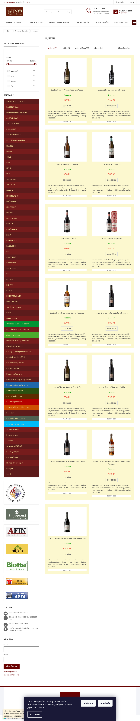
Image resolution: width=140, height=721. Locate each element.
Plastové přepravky (14, 374)
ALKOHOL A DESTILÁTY (15, 101)
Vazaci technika (12, 429)
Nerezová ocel (12, 435)
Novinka (23, 81)
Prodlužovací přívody (15, 363)
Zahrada (9, 440)
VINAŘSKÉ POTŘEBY (14, 307)
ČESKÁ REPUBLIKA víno (15, 140)
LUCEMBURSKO (12, 196)
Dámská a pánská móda (16, 418)
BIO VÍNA (9, 285)
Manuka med (11, 318)
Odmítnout (88, 703)
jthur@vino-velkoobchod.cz (18, 612)
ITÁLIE (8, 168)
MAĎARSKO (11, 201)
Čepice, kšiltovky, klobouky (17, 407)
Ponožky (10, 413)
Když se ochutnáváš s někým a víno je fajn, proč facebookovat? (24, 629)
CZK (130, 2)
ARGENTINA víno (13, 118)
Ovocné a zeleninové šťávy (17, 324)
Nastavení (35, 714)
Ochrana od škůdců (14, 446)
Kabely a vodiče (12, 368)
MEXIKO (9, 212)
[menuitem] (15, 22)
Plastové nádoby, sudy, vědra (18, 379)
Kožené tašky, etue (14, 396)
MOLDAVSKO (11, 218)
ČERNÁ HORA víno (13, 134)
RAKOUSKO (11, 246)
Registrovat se (9, 2)
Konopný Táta (12, 457)
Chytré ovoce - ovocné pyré (17, 329)
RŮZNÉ (9, 312)
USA (8, 274)
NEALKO (9, 279)
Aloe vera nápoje (13, 335)
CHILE (8, 157)
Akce (23, 76)
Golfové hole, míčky (14, 390)
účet (27, 2)
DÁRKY (9, 290)
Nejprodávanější (82, 48)
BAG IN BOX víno (12, 107)
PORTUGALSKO (12, 240)
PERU (8, 235)
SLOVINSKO (11, 262)
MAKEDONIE (11, 207)
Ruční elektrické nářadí (15, 357)
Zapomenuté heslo (11, 675)
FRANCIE (9, 146)
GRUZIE (9, 151)
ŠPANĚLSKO (11, 268)
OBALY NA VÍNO (12, 301)
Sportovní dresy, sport (15, 424)
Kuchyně (9, 468)
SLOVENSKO (11, 257)
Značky (9, 474)
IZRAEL (9, 173)
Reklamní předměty (14, 402)
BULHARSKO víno (13, 129)
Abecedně (98, 48)
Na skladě (23, 71)
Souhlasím (105, 703)
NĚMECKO (10, 223)
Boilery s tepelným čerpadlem (18, 351)
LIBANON (9, 190)
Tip (23, 86)
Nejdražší (66, 48)
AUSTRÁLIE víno (12, 123)
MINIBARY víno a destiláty (16, 112)
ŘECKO (9, 251)
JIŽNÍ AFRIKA (11, 184)
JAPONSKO (11, 179)
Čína (8, 162)
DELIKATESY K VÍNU (13, 296)
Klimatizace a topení (14, 346)
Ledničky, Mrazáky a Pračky (17, 340)
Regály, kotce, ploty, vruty (17, 385)
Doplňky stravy (12, 452)
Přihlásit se (11, 666)
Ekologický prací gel (14, 463)
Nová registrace (10, 672)
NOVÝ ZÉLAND (11, 229)
